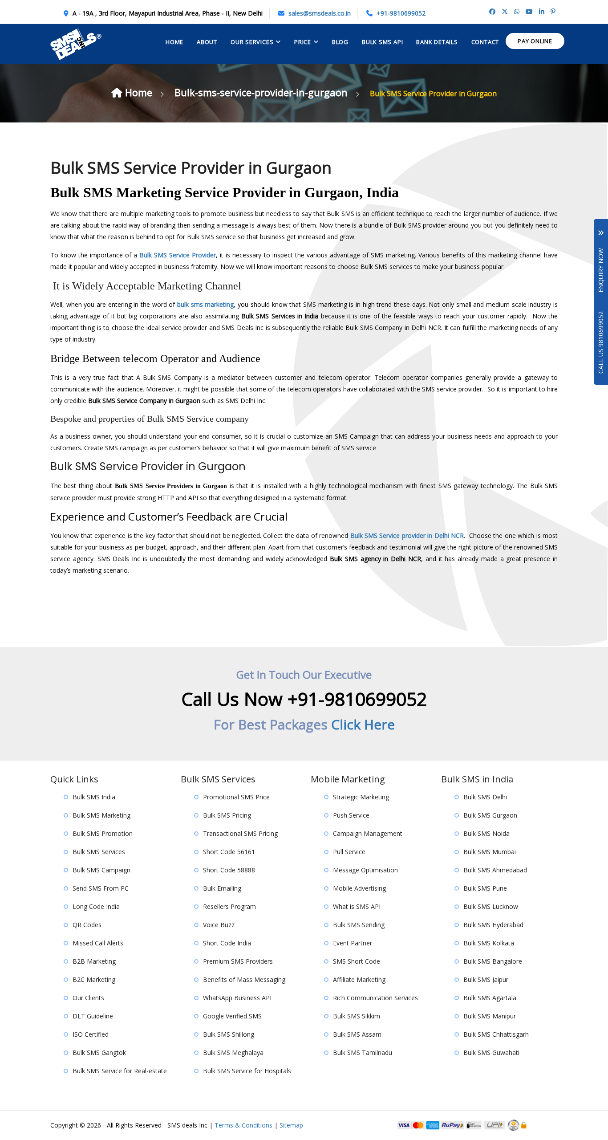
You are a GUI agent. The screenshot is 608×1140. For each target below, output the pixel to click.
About (207, 42)
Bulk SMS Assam (357, 1034)
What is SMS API (357, 906)
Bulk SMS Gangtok (99, 1052)
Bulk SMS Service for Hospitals (247, 1071)
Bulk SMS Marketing (101, 815)
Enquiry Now (600, 264)
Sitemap (291, 1125)
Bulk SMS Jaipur (485, 979)
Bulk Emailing (222, 888)
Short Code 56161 (229, 851)
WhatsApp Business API (237, 997)
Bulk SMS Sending (359, 924)
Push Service (351, 815)
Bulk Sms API (382, 42)
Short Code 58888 (229, 870)
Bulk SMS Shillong (228, 1034)
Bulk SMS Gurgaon (490, 815)
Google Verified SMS (232, 1016)
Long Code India (96, 906)
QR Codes (87, 924)
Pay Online (535, 41)
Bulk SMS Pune (485, 888)
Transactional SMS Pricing (240, 833)
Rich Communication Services (375, 997)
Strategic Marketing (361, 797)
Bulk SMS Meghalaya (233, 1052)
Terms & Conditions (243, 1125)
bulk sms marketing (205, 304)
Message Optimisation (365, 870)
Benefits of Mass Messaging (244, 979)
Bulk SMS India (94, 797)
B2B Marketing (94, 961)
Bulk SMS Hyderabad (493, 924)
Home (174, 42)
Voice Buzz (219, 924)
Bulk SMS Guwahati (491, 1052)
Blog (340, 42)
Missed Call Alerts (98, 943)
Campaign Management (367, 833)
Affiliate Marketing (359, 979)
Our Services (252, 42)
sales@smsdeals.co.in (319, 13)
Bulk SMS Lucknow (490, 906)
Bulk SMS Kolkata (488, 943)
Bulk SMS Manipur (489, 1016)
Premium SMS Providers (238, 961)
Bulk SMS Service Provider (177, 255)
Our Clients (88, 997)
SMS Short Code (356, 961)
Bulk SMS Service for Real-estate (120, 1071)
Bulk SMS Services (99, 851)
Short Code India (227, 943)
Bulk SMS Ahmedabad (495, 870)
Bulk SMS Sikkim (356, 1016)
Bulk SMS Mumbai (489, 851)
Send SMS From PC (101, 888)
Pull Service (349, 851)
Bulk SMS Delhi (485, 797)
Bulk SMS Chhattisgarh (496, 1034)
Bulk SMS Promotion (103, 833)
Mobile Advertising (359, 888)
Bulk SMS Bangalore (492, 961)
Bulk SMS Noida (486, 833)
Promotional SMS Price (236, 797)
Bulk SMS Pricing (227, 815)
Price (302, 42)
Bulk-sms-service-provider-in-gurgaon (262, 92)
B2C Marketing (94, 979)
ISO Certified (91, 1034)
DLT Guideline (93, 1016)
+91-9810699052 (401, 13)
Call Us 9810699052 (600, 342)
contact (485, 42)
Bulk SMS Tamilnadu (362, 1052)
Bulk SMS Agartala (489, 997)
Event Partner (352, 943)
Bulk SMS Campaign (101, 870)
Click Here (363, 724)
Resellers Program (229, 906)
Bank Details (437, 42)
